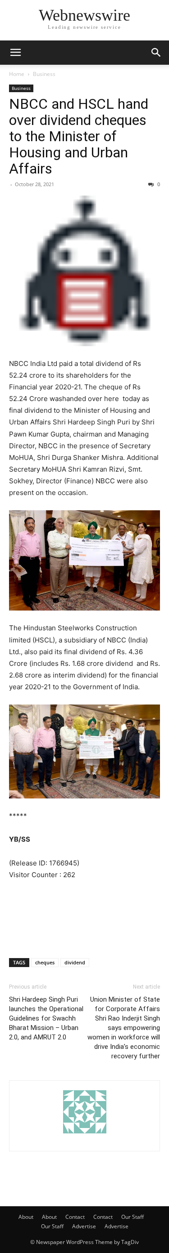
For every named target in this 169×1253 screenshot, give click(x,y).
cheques (45, 962)
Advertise (84, 1226)
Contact (75, 1217)
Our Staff (132, 1217)
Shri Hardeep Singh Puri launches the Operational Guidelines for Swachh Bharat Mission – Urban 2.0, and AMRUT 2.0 (46, 1018)
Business (44, 74)
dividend (74, 962)
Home (16, 74)
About (25, 1217)
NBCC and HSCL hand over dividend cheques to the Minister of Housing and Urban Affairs (78, 136)
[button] (15, 52)
